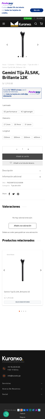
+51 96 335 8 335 (14, 367)
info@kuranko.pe (14, 376)
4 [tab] (25, 311)
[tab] (22, 171)
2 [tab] (21, 311)
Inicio (4, 65)
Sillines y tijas (21, 65)
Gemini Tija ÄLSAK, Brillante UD (17, 292)
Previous (7, 44)
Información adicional (11, 177)
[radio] (10, 112)
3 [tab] (23, 311)
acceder (11, 232)
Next (38, 44)
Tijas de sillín (32, 65)
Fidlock (22, 413)
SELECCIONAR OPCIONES (22, 302)
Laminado (7, 105)
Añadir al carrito (22, 156)
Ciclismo (11, 65)
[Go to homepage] (12, 358)
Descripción (7, 171)
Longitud (6, 131)
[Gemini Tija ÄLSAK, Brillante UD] (22, 270)
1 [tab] (19, 311)
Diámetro (6, 118)
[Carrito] (41, 23)
